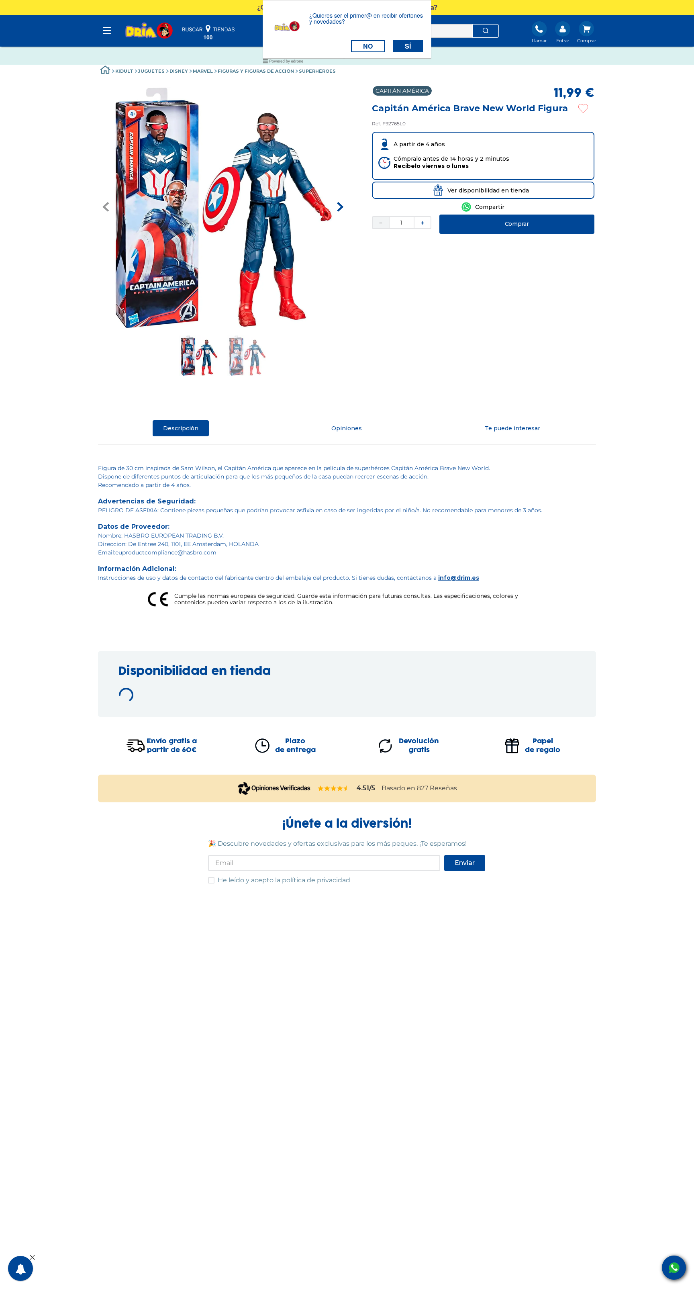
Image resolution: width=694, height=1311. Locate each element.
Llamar (539, 40)
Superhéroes (246, 71)
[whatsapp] (482, 206)
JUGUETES (128, 71)
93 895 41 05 (497, 949)
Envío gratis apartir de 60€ (172, 1043)
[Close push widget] (32, 1258)
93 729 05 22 (377, 800)
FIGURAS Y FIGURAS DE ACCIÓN (185, 71)
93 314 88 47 (255, 949)
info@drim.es (458, 577)
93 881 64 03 (255, 800)
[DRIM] (149, 31)
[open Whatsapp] (674, 1268)
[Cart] (586, 33)
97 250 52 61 (497, 796)
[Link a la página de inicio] (105, 71)
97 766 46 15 (376, 874)
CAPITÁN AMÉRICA (402, 90)
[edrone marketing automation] (283, 62)
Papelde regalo (542, 1043)
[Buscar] (485, 31)
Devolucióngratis (419, 1043)
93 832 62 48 (377, 953)
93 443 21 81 (255, 874)
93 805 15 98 (134, 800)
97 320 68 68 (498, 874)
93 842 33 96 (135, 953)
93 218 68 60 (134, 874)
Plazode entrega (295, 1043)
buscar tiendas (208, 32)
